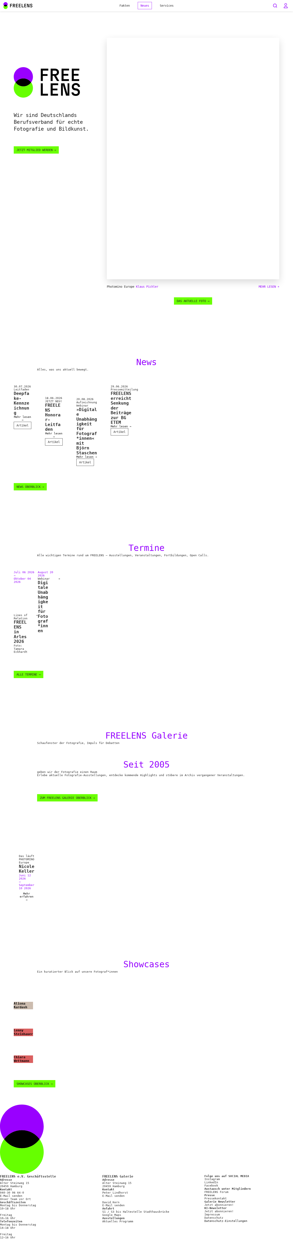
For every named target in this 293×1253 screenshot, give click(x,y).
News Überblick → (30, 486)
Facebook (211, 1185)
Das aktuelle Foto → (193, 301)
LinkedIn (211, 1182)
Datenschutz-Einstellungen (225, 1221)
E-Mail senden (11, 1195)
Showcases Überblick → (35, 1083)
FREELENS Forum (216, 1192)
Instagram (212, 1179)
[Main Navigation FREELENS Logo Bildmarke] (5, 5)
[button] (286, 5)
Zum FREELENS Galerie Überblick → (67, 798)
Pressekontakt (215, 1198)
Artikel (23, 425)
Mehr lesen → (22, 419)
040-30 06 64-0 (12, 1192)
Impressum (212, 1214)
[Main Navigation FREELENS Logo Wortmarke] (18, 5)
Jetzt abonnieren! (219, 1204)
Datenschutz (213, 1217)
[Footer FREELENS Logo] (146, 1172)
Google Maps (111, 1215)
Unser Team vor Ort (15, 1199)
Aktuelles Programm (117, 1221)
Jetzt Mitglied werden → (36, 150)
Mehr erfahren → (26, 897)
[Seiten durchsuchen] (275, 5)
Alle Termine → (29, 674)
